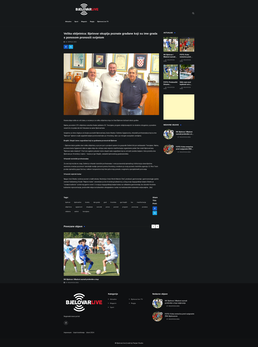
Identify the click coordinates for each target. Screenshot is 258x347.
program (125, 207)
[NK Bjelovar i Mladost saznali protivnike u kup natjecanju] (170, 44)
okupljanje (89, 207)
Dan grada (96, 202)
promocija (135, 207)
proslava (145, 207)
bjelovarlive (77, 202)
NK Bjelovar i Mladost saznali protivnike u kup (81, 279)
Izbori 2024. (90, 332)
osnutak (99, 207)
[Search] (193, 13)
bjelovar (67, 202)
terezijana (86, 211)
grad (105, 202)
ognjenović (78, 207)
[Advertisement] (178, 107)
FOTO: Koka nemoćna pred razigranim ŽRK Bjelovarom (184, 149)
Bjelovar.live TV (102, 21)
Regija (92, 21)
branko (87, 202)
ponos (108, 207)
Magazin (84, 21)
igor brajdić (123, 202)
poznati (116, 207)
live (132, 202)
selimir (76, 211)
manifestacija (141, 202)
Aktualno (68, 21)
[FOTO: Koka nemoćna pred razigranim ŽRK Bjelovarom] (187, 44)
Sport (76, 21)
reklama (68, 211)
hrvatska (113, 202)
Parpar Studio (138, 343)
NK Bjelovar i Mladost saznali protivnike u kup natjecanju (185, 134)
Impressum (68, 332)
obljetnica (68, 207)
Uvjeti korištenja (78, 332)
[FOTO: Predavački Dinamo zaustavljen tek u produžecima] (170, 72)
